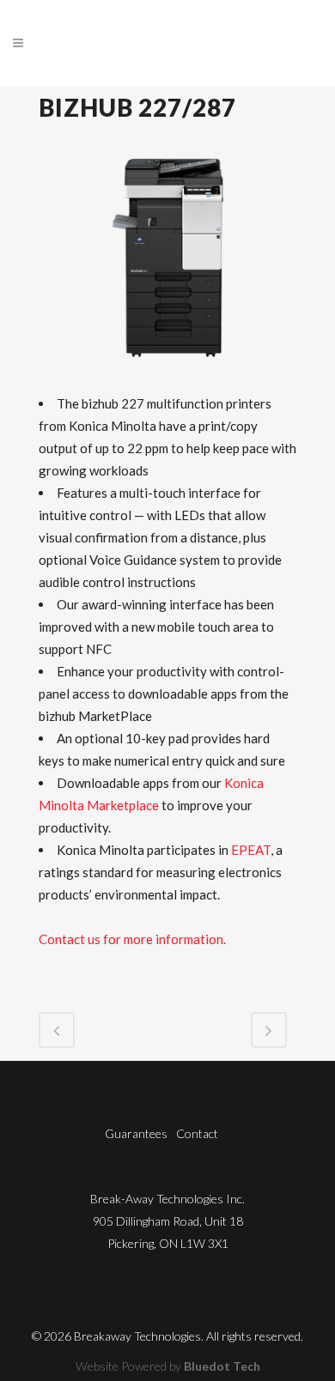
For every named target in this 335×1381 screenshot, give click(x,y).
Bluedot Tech (222, 1366)
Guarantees (136, 1133)
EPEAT (251, 849)
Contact (197, 1133)
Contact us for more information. (132, 939)
